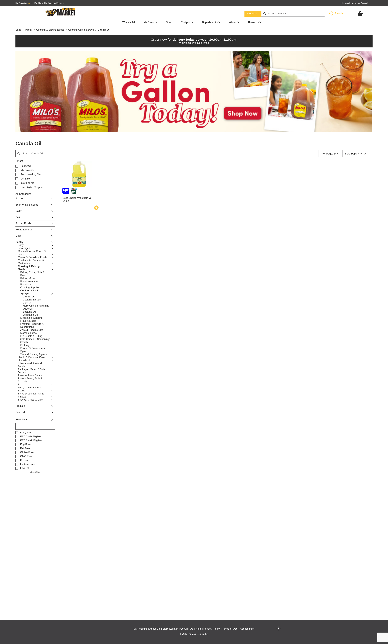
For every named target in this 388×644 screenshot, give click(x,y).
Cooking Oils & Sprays (81, 29)
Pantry (28, 29)
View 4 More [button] (35, 472)
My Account (140, 628)
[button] (54, 3)
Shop (18, 29)
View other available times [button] (194, 42)
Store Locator (170, 628)
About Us (154, 628)
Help (198, 628)
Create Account (361, 3)
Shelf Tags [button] (21, 419)
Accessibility (247, 628)
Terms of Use (229, 628)
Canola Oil (104, 29)
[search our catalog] (264, 14)
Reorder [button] (340, 13)
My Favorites (21, 3)
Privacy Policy (211, 628)
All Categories (23, 194)
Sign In (348, 3)
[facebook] (278, 629)
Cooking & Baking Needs (50, 29)
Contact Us (186, 628)
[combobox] (252, 14)
